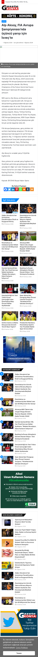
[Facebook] (5, 189)
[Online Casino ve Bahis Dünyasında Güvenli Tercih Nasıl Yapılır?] (10, 316)
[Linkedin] (13, 189)
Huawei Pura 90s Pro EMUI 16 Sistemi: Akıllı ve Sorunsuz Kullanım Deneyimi (25, 542)
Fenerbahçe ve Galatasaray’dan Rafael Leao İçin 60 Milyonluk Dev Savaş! (25, 401)
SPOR (4, 21)
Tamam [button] (19, 653)
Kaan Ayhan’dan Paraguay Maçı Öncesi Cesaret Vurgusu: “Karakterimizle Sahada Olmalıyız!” (28, 299)
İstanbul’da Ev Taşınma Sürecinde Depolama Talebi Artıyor (25, 565)
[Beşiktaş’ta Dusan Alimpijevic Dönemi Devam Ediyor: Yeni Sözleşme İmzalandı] (28, 261)
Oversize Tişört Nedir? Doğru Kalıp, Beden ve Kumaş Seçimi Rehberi (25, 532)
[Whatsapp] (20, 189)
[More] (32, 189)
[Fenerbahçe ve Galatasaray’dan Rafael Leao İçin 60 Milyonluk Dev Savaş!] (10, 236)
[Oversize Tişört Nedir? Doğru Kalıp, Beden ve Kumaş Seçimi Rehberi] (7, 533)
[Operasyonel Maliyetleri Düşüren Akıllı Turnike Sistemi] (7, 523)
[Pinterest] (17, 189)
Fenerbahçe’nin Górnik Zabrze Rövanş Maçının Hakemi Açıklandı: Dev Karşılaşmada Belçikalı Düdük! (23, 389)
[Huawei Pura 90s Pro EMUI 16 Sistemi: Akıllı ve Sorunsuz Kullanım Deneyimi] (7, 543)
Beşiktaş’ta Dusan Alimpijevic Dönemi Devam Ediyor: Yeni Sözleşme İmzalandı (25, 436)
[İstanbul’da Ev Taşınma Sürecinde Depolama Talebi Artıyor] (7, 566)
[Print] (24, 189)
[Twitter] (9, 189)
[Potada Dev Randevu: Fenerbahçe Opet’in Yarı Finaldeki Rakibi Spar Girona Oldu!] (28, 316)
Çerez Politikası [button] (22, 648)
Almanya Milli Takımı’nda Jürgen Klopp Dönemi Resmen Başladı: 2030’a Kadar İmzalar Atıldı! (28, 247)
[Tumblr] (28, 189)
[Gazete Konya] (10, 7)
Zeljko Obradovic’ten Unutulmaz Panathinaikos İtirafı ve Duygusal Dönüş (24, 376)
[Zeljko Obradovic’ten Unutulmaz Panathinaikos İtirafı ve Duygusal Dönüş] (10, 208)
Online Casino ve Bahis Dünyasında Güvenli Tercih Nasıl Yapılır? (10, 325)
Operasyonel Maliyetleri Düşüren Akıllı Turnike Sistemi (23, 522)
